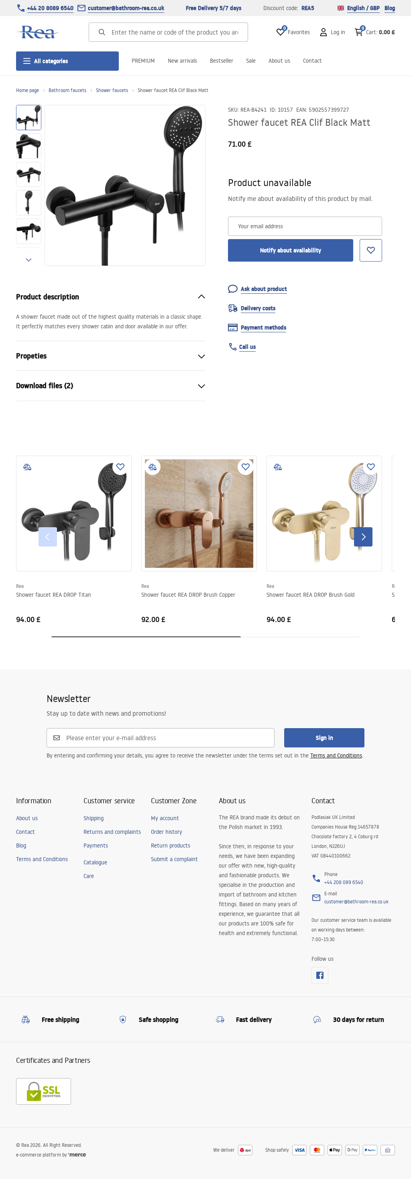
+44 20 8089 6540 (50, 8)
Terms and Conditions (336, 755)
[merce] (77, 1155)
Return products (170, 845)
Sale (251, 60)
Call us (247, 347)
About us (279, 60)
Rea (20, 586)
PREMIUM (143, 60)
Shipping (93, 818)
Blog (390, 8)
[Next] (363, 537)
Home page (27, 90)
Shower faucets (112, 90)
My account (165, 818)
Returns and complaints (112, 831)
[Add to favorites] (120, 467)
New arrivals (182, 60)
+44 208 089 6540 (343, 882)
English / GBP (363, 8)
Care (88, 876)
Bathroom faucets (67, 90)
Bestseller (221, 60)
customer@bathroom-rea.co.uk (126, 8)
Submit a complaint (174, 859)
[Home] (38, 32)
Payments (95, 845)
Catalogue (95, 862)
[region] (28, 185)
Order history (166, 831)
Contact (312, 60)
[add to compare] (27, 467)
